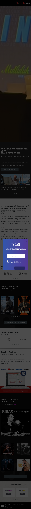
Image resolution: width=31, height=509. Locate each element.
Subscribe (20, 268)
